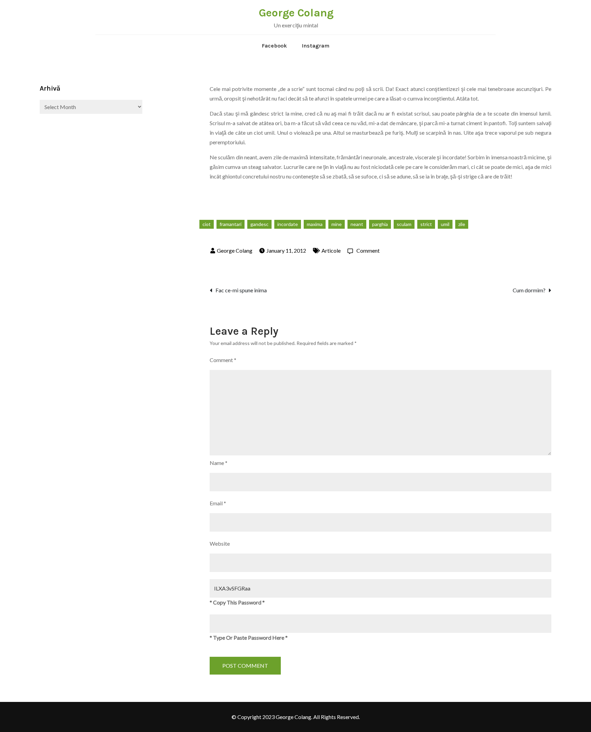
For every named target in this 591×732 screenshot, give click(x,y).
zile (461, 224)
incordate (287, 224)
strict (426, 224)
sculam (404, 224)
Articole (331, 250)
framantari (230, 224)
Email (218, 503)
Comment (368, 250)
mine (336, 224)
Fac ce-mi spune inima (241, 290)
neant (357, 224)
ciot (206, 224)
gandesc (259, 224)
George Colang (296, 12)
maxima (315, 224)
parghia (380, 224)
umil (445, 224)
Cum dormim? (529, 290)
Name (218, 463)
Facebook (274, 45)
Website (220, 543)
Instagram (315, 45)
